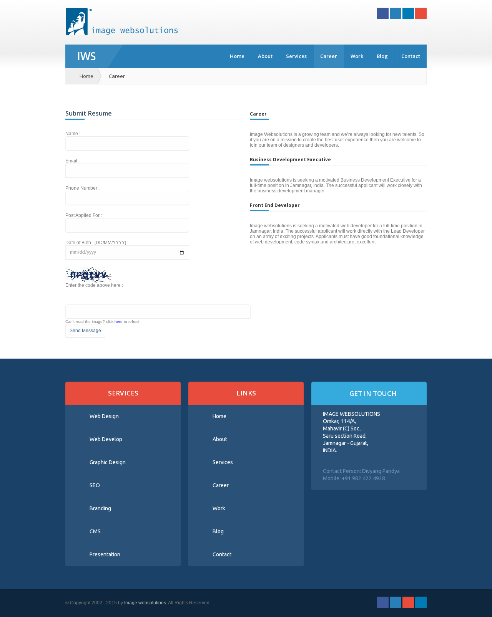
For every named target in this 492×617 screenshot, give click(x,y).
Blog (382, 56)
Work (357, 56)
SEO (95, 485)
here (119, 321)
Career (328, 56)
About (265, 56)
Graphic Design (108, 462)
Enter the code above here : (94, 285)
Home (237, 56)
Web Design (104, 416)
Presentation (105, 554)
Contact (410, 56)
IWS (86, 56)
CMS (95, 531)
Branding (100, 508)
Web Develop (106, 439)
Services (296, 56)
